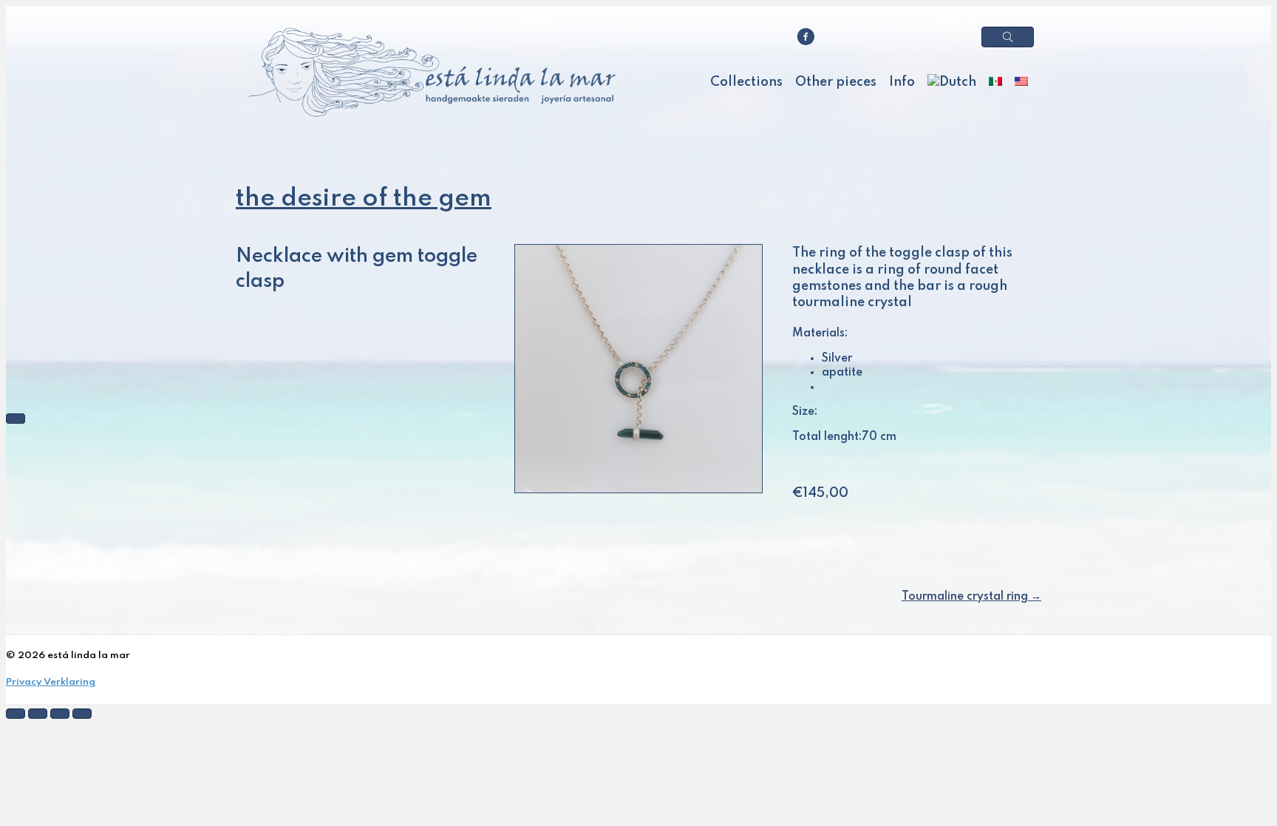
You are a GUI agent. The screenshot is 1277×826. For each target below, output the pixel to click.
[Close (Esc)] (15, 713)
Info (902, 82)
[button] (1007, 37)
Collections (746, 82)
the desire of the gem (363, 198)
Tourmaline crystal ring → (971, 597)
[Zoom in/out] (82, 713)
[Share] (37, 713)
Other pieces (835, 82)
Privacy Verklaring (50, 682)
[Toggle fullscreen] (59, 713)
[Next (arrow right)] (15, 418)
